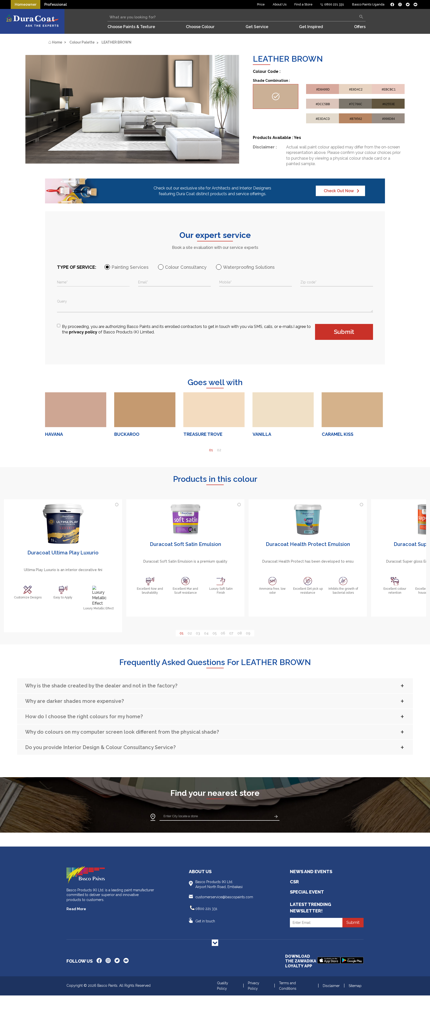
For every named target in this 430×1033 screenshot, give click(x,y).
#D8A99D (323, 89)
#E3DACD (323, 119)
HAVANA (54, 434)
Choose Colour (200, 26)
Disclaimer (331, 986)
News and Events (311, 871)
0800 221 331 (333, 4)
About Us (279, 4)
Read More (76, 909)
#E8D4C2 (356, 89)
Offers (360, 26)
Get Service (257, 26)
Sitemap (355, 986)
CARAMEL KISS (337, 434)
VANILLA (262, 434)
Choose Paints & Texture (131, 26)
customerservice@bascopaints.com (224, 897)
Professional (55, 4)
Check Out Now (339, 190)
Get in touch (205, 921)
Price (261, 4)
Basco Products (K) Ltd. (219, 884)
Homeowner (25, 4)
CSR (294, 881)
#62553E (388, 104)
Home (55, 42)
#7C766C (355, 104)
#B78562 (356, 119)
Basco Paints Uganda (368, 4)
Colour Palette (82, 42)
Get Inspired (311, 26)
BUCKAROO (126, 434)
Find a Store (303, 4)
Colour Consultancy (186, 267)
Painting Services (130, 267)
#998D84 (388, 119)
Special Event (307, 892)
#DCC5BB (323, 104)
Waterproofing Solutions (249, 267)
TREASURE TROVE (202, 434)
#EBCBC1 (389, 89)
